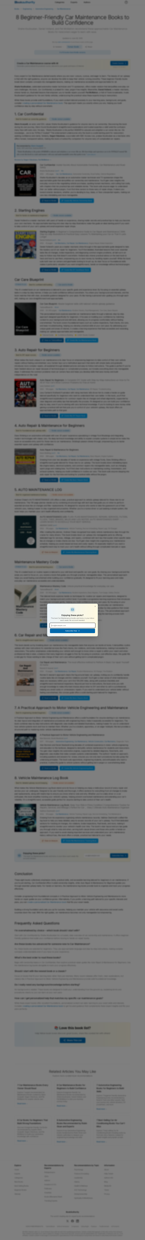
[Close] (95, 606)
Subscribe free (71, 631)
